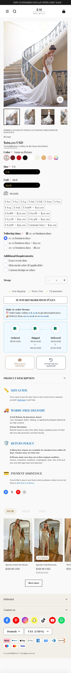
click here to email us (25, 483)
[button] (7, 11)
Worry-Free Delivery (28, 410)
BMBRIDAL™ (14, 653)
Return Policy (22, 443)
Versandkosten (10, 146)
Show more (33, 583)
